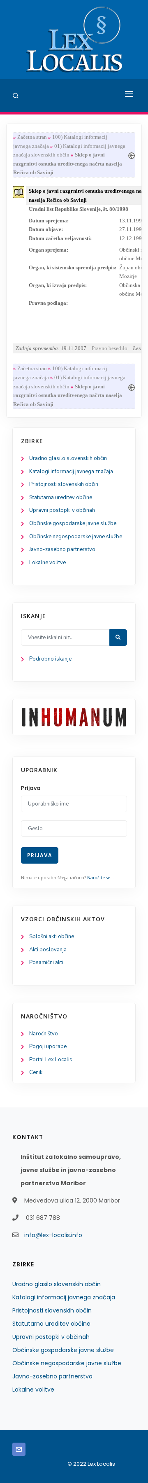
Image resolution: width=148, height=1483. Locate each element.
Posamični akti (46, 962)
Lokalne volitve (47, 562)
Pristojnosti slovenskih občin (63, 484)
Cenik (35, 1072)
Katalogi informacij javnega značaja (71, 471)
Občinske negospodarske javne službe (75, 536)
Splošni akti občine (51, 936)
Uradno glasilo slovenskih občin (68, 458)
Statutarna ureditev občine (60, 497)
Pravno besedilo (109, 348)
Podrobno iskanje (50, 659)
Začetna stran (32, 137)
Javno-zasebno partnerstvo (62, 549)
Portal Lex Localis (50, 1059)
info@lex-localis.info (53, 1235)
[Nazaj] (131, 155)
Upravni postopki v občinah (62, 510)
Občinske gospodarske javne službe (72, 523)
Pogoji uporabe (48, 1046)
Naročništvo (43, 1033)
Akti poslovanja (48, 949)
